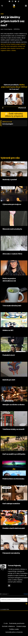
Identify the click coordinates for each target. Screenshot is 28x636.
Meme (2, 14)
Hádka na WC (8, 330)
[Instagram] (12, 1)
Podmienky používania (16, 623)
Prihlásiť (25, 594)
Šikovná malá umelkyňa (12, 229)
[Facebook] (9, 1)
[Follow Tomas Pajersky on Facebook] (9, 585)
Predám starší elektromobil (14, 528)
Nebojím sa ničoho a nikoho (14, 404)
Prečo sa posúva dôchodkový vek (9, 279)
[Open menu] (26, 5)
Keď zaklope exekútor (11, 503)
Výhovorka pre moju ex (12, 204)
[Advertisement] (14, 141)
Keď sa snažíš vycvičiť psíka (14, 454)
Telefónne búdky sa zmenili (13, 429)
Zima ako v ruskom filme (12, 254)
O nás (6, 623)
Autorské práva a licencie (14, 632)
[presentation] (14, 168)
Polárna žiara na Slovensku (13, 479)
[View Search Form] (1, 5)
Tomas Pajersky (8, 29)
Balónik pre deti (9, 380)
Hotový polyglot (7, 124)
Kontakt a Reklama (8, 626)
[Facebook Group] (15, 1)
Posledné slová (9, 355)
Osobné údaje (21, 626)
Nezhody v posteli (10, 179)
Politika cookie (14, 629)
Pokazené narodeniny (11, 553)
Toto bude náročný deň (12, 306)
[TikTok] (18, 1)
